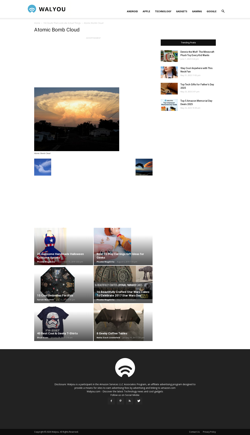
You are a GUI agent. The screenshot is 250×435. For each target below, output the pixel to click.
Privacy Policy (209, 431)
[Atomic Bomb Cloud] (93, 119)
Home (37, 23)
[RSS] (129, 401)
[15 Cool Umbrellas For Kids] (63, 284)
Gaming (197, 11)
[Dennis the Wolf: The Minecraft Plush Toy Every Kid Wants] (169, 56)
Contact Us (194, 431)
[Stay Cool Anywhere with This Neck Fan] (169, 72)
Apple (146, 11)
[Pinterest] (120, 401)
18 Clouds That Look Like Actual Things (62, 23)
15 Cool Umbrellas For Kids (55, 295)
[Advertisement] (93, 63)
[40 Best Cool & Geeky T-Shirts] (63, 322)
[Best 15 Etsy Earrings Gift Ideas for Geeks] (123, 246)
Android (132, 11)
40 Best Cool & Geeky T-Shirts (57, 333)
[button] (223, 11)
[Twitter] (138, 401)
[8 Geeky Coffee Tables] (123, 322)
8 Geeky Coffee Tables (112, 333)
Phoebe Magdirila (46, 261)
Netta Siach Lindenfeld (108, 337)
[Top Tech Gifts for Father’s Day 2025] (169, 89)
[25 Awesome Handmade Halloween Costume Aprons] (63, 246)
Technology (163, 11)
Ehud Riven (42, 337)
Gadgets (181, 11)
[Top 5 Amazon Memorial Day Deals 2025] (169, 105)
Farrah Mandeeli (45, 299)
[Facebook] (111, 401)
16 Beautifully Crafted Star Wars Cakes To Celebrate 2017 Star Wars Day (123, 293)
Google (211, 11)
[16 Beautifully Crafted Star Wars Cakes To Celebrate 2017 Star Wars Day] (123, 282)
